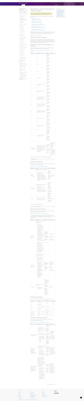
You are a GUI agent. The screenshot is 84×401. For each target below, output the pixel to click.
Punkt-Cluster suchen (22, 42)
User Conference (44, 395)
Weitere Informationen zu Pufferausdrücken (37, 22)
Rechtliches (36, 399)
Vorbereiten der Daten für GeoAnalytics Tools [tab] (22, 9)
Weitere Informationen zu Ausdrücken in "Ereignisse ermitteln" (39, 27)
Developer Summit (44, 396)
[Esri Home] (55, 390)
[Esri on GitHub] (56, 393)
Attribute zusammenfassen (23, 57)
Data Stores (20, 395)
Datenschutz (29, 399)
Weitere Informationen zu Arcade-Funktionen (36, 35)
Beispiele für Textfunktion (60, 13)
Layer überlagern (22, 54)
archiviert (40, 13)
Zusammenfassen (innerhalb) (23, 58)
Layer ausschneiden (22, 29)
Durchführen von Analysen (32, 6)
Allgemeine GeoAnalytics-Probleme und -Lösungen (23, 77)
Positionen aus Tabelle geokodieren (22, 49)
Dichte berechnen (22, 26)
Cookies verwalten (33, 399)
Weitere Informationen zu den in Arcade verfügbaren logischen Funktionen (39, 322)
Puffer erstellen (21, 32)
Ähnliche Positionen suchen (23, 43)
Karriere (43, 393)
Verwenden (20, 6)
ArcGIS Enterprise (32, 394)
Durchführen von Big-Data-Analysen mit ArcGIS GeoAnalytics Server (23, 13)
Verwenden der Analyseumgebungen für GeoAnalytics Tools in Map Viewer (23, 19)
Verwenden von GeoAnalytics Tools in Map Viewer (23, 16)
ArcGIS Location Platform (33, 395)
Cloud (19, 396)
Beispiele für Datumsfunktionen (60, 14)
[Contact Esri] (58, 393)
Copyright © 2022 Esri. (21, 399)
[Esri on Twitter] (54, 393)
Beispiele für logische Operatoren (61, 16)
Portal (19, 393)
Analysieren (23, 6)
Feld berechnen (40, 29)
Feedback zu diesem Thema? (52, 384)
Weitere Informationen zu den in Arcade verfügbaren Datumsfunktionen (39, 213)
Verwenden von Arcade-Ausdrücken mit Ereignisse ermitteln (23, 66)
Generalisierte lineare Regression (23, 47)
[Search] (58, 1)
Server (19, 394)
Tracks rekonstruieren (22, 55)
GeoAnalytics (26, 6)
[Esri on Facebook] (55, 393)
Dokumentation (20, 397)
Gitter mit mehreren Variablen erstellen (23, 24)
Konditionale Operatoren (60, 15)
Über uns (43, 392)
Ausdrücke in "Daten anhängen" (60, 10)
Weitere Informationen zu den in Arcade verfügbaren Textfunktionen (39, 166)
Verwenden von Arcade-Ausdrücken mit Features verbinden (22, 70)
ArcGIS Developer (32, 396)
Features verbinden (22, 51)
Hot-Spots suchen (22, 40)
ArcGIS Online (32, 392)
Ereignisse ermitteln (22, 35)
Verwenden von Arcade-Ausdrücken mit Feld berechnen (23, 63)
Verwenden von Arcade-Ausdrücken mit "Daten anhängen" (22, 61)
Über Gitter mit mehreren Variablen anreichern (22, 39)
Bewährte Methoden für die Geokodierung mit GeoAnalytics (23, 75)
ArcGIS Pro (31, 393)
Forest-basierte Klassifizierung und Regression (23, 45)
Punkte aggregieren (22, 21)
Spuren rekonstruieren (38, 21)
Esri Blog (43, 394)
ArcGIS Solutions (32, 397)
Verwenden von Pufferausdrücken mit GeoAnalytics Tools (23, 72)
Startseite (20, 392)
